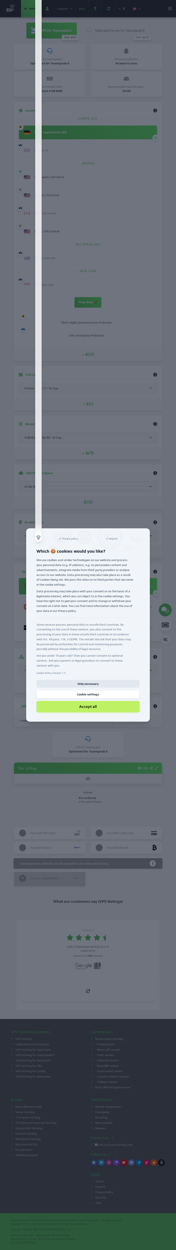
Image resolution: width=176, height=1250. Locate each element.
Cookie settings (88, 694)
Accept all (88, 706)
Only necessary (88, 683)
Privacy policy (67, 611)
